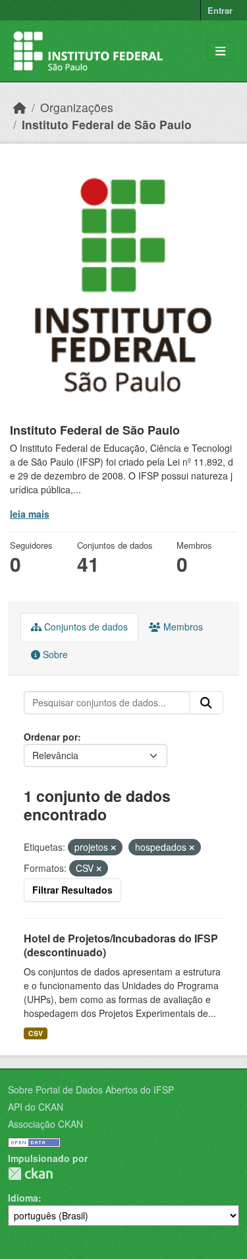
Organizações (76, 107)
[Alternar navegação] (220, 51)
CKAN (30, 1174)
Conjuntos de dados (84, 626)
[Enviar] (206, 703)
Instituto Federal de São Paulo (107, 124)
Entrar (220, 10)
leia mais (29, 513)
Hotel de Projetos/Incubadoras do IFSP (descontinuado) (121, 945)
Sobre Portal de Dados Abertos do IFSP (91, 1089)
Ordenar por (51, 736)
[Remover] (113, 847)
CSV (35, 1033)
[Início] (19, 107)
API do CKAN (35, 1106)
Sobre (54, 654)
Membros (182, 626)
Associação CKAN (45, 1123)
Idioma (23, 1197)
